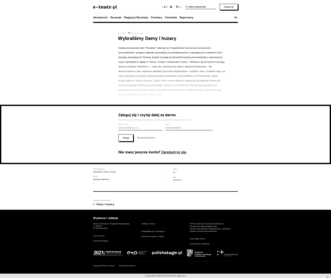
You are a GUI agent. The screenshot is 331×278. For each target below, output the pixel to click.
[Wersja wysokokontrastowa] (171, 7)
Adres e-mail (123, 124)
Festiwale (171, 17)
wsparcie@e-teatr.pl (197, 239)
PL (177, 6)
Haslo (168, 124)
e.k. (174, 172)
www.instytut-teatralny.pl (200, 244)
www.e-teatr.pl (98, 236)
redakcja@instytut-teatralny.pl (153, 231)
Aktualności (100, 17)
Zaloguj (126, 138)
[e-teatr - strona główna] (105, 8)
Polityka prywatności (127, 266)
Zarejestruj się (173, 152)
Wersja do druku (137, 33)
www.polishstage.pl (100, 241)
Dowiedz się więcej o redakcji (152, 236)
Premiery (156, 17)
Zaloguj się (229, 7)
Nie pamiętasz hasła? (146, 138)
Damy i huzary (105, 204)
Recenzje (115, 17)
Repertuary (186, 17)
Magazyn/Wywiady (136, 17)
